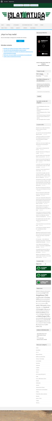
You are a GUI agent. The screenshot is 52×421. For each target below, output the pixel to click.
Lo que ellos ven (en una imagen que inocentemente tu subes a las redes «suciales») (43, 166)
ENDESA (44, 303)
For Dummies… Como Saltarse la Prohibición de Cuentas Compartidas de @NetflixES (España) (43, 240)
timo (41, 322)
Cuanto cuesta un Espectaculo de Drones (12, 56)
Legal (37, 376)
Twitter (45, 322)
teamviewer (45, 321)
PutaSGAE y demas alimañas (41, 393)
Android (39, 293)
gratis (48, 309)
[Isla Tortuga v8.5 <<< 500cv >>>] (26, 21)
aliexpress (43, 291)
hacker (47, 310)
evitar (41, 307)
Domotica (38, 363)
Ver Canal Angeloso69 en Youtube (43, 119)
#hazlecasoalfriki (34, 5)
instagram (43, 314)
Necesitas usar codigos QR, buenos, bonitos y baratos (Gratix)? (16, 48)
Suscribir (39, 96)
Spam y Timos (39, 398)
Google (42, 309)
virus (43, 324)
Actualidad (38, 350)
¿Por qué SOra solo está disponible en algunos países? (14, 50)
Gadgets (37, 367)
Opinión (37, 385)
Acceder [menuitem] (6, 1)
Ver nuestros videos (18, 5)
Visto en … (38, 402)
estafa (46, 305)
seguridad (47, 319)
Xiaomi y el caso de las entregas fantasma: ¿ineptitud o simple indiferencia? (43, 161)
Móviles (37, 380)
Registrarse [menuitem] (11, 1)
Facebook (38, 365)
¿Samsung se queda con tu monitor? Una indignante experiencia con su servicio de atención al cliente (43, 138)
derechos (39, 303)
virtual (40, 324)
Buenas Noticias (39, 354)
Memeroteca (26, 5)
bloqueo (41, 299)
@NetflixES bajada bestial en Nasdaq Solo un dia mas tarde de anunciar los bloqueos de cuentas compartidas (43, 234)
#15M (37, 347)
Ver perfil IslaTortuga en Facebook (43, 115)
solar (37, 321)
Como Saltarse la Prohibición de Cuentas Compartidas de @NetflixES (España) (43, 246)
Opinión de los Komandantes (41, 389)
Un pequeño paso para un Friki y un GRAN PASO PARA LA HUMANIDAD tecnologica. (43, 251)
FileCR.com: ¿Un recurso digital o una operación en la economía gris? (17, 55)
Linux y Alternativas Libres (41, 378)
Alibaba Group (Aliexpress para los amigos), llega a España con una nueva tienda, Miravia (43, 256)
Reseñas (37, 396)
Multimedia (38, 382)
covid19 (44, 301)
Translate (46, 75)
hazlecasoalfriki (41, 312)
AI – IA (37, 352)
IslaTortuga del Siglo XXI (41, 374)
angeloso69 (41, 297)
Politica (37, 391)
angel (45, 293)
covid (39, 301)
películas (41, 319)
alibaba (38, 291)
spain (41, 321)
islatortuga (43, 316)
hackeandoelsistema (40, 310)
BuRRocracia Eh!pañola (40, 356)
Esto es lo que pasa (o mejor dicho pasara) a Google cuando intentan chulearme (42, 194)
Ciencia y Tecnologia (40, 358)
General (37, 369)
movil (41, 318)
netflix (45, 318)
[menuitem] (2, 1)
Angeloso (42, 295)
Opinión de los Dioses (40, 387)
